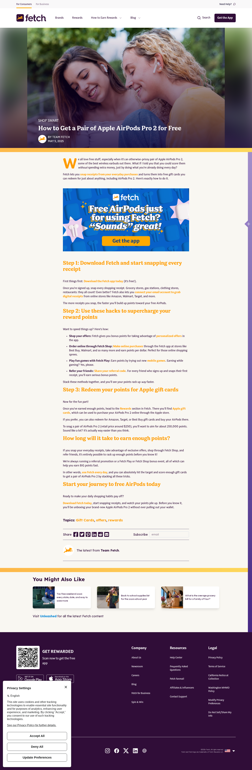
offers (101, 520)
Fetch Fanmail (177, 679)
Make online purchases (128, 346)
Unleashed (48, 616)
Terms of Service (216, 666)
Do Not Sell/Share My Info (219, 714)
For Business (42, 4)
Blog (133, 684)
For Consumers (24, 4)
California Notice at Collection (218, 677)
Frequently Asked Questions (179, 668)
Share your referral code (110, 371)
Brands (59, 18)
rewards (115, 520)
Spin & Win (137, 702)
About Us (136, 657)
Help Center (176, 657)
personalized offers (169, 336)
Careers (135, 675)
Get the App (225, 18)
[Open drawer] (246, 224)
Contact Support (178, 697)
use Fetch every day (94, 472)
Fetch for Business (140, 693)
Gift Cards (85, 520)
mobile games (156, 361)
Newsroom (137, 666)
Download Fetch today (77, 503)
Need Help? (225, 4)
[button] (33, 18)
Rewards (77, 18)
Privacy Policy (215, 657)
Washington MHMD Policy (219, 689)
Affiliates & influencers (182, 688)
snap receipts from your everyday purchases (109, 174)
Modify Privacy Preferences (216, 702)
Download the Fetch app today (103, 281)
